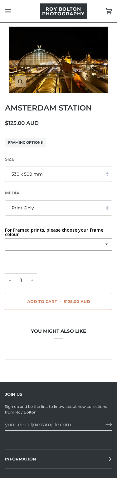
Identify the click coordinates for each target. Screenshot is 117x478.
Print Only (23, 208)
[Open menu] (14, 11)
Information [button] (20, 458)
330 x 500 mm (27, 174)
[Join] (103, 424)
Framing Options (25, 142)
